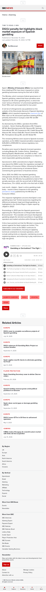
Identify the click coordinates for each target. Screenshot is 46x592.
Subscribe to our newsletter (13, 288)
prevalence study (8, 191)
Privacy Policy (27, 572)
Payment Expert (7, 523)
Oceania (5, 467)
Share (40, 45)
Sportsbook (6, 476)
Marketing (5, 485)
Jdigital (34, 297)
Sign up (6, 564)
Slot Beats (5, 543)
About (4, 570)
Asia (3, 455)
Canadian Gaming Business (11, 549)
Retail (4, 479)
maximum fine (35, 113)
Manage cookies (28, 570)
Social (4, 496)
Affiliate (4, 488)
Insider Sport (6, 535)
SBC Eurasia (6, 540)
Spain (6, 302)
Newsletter (5, 508)
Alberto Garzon (11, 297)
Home (4, 14)
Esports (4, 493)
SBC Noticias (6, 526)
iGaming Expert (7, 521)
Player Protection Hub (9, 537)
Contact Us (5, 572)
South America (7, 461)
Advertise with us (8, 575)
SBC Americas (6, 518)
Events (4, 505)
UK (3, 450)
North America (7, 458)
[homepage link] (7, 8)
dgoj (24, 297)
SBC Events (6, 546)
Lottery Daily (6, 532)
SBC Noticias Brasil (8, 529)
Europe (4, 453)
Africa (4, 464)
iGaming (12, 14)
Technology (6, 490)
